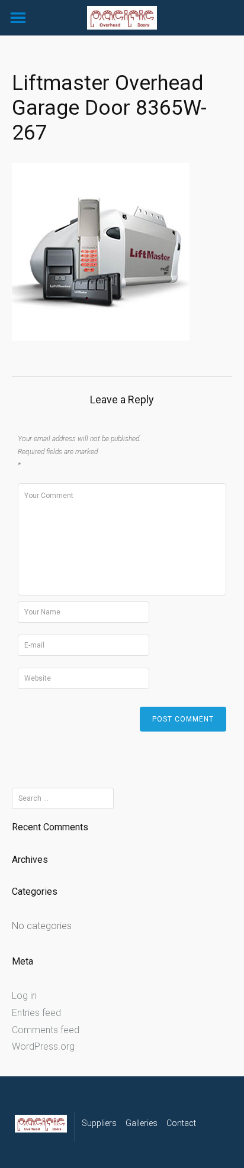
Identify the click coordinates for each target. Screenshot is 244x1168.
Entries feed (36, 1012)
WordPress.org (43, 1046)
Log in (24, 995)
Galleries (142, 1123)
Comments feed (45, 1030)
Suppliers (99, 1123)
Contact (181, 1123)
